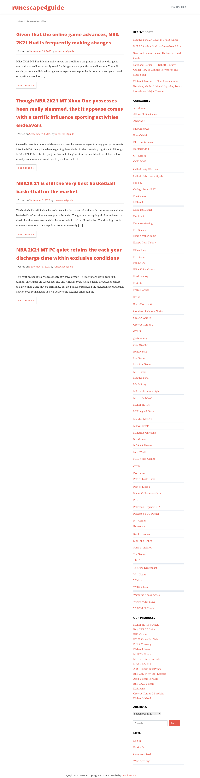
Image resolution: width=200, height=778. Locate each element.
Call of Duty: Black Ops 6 (148, 175)
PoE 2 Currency (142, 644)
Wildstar (137, 580)
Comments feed (142, 754)
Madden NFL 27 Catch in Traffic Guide (155, 39)
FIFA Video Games (144, 269)
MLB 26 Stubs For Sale (146, 659)
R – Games (139, 520)
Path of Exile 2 (141, 486)
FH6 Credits (140, 634)
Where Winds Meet (144, 601)
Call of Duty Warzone (145, 169)
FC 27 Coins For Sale (145, 639)
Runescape (139, 526)
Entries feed (139, 747)
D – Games (139, 196)
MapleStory (139, 384)
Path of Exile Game (144, 478)
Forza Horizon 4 (142, 289)
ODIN (136, 466)
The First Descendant (145, 567)
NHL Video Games (144, 458)
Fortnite (137, 283)
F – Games (139, 257)
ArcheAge (139, 120)
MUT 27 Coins (142, 654)
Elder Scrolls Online (144, 235)
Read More (25, 85)
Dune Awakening (143, 223)
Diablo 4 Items (141, 649)
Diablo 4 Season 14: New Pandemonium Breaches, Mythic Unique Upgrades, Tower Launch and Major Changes (157, 86)
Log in (137, 740)
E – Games (139, 230)
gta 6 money (140, 338)
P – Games (139, 473)
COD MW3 (140, 161)
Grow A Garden (142, 317)
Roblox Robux (141, 534)
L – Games (139, 358)
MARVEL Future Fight (146, 391)
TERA (137, 560)
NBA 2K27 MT (142, 663)
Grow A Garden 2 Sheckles (148, 693)
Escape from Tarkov (144, 242)
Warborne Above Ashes (146, 594)
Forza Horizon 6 (142, 304)
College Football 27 (144, 189)
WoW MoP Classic (143, 608)
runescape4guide (38, 7)
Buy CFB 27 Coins (144, 629)
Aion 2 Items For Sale (145, 678)
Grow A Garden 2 (143, 324)
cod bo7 (137, 182)
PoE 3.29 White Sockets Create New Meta (157, 46)
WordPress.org (141, 760)
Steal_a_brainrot (142, 547)
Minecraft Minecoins (144, 432)
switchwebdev (129, 775)
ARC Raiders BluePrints (147, 668)
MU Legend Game (143, 411)
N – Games (139, 439)
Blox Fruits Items (143, 142)
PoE (135, 500)
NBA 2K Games (142, 445)
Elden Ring (139, 250)
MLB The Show (142, 397)
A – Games (139, 108)
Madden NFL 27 (142, 419)
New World (139, 451)
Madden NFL (141, 377)
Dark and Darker (142, 209)
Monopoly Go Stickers (146, 624)
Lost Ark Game (142, 364)
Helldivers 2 (140, 351)
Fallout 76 (139, 262)
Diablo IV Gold (142, 698)
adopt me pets (141, 128)
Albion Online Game (145, 114)
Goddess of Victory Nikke (148, 311)
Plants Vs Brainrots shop (147, 493)
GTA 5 (137, 331)
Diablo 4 (138, 201)
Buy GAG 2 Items (143, 683)
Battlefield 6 (140, 135)
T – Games (139, 554)
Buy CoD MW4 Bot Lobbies (149, 673)
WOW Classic (141, 587)
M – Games (139, 371)
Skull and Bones (142, 540)
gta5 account (140, 344)
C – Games (139, 155)
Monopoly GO (141, 404)
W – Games (139, 574)
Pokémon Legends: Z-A (146, 506)
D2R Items (139, 688)
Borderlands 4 (141, 148)
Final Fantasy (140, 276)
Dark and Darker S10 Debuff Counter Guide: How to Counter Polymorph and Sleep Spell (155, 69)
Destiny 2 (138, 216)
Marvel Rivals (141, 425)
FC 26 (136, 297)
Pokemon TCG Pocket (146, 513)
